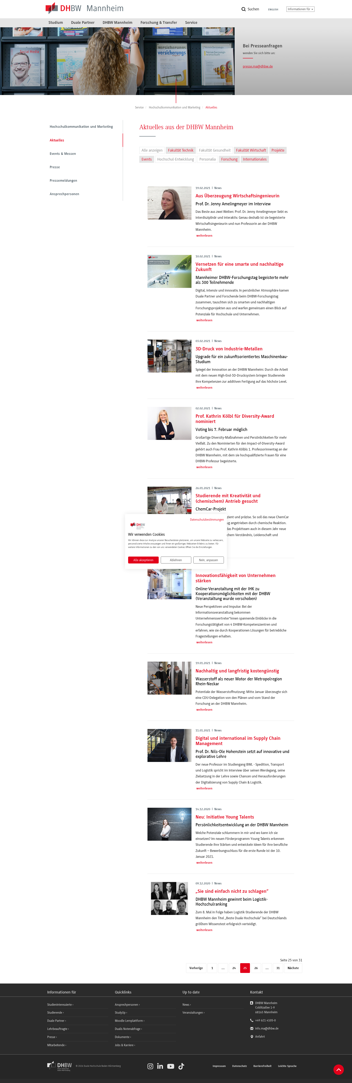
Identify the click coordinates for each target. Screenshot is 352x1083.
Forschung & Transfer (159, 23)
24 (234, 968)
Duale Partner (83, 23)
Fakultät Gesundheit (215, 150)
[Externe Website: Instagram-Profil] (150, 1066)
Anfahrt (260, 1036)
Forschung (229, 159)
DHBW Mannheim (117, 23)
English (273, 9)
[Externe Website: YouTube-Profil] (170, 1066)
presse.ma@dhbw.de (258, 66)
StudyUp (120, 1012)
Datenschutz (239, 1066)
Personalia (207, 159)
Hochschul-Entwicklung (175, 159)
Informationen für (299, 9)
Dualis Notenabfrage (128, 1029)
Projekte (278, 150)
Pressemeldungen (63, 181)
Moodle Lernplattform (129, 1021)
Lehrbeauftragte (57, 1029)
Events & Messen (63, 154)
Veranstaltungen (193, 1012)
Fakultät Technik (181, 150)
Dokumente (122, 1037)
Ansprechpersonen (64, 194)
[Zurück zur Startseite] (61, 1070)
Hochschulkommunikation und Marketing (81, 127)
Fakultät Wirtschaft (251, 150)
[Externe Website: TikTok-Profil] (181, 1066)
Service (191, 23)
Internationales (255, 159)
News (186, 1005)
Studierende (55, 1012)
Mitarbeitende (56, 1045)
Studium (55, 23)
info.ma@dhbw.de (266, 1028)
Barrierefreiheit (262, 1066)
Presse (55, 167)
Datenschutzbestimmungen (207, 519)
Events (147, 159)
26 (256, 968)
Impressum (219, 1066)
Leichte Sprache (287, 1066)
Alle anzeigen (152, 150)
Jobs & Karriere (124, 1045)
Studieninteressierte (60, 1005)
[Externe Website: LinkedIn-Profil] (160, 1066)
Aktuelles (57, 140)
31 (278, 968)
